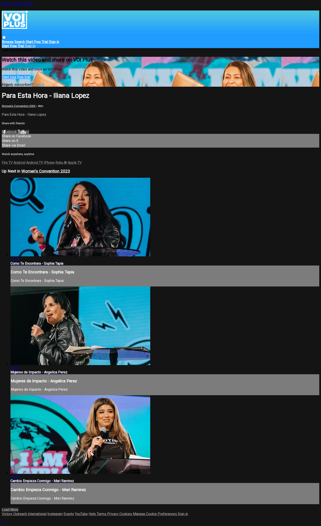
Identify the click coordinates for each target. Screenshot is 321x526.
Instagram (55, 514)
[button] (4, 37)
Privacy (113, 514)
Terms (102, 514)
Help (93, 514)
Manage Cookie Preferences (155, 514)
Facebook (10, 132)
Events (69, 514)
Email (25, 132)
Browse (8, 42)
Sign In (30, 46)
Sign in (54, 42)
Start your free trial (16, 77)
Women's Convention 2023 (19, 106)
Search (20, 42)
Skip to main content (17, 4)
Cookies (126, 514)
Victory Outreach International (24, 514)
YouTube (81, 514)
